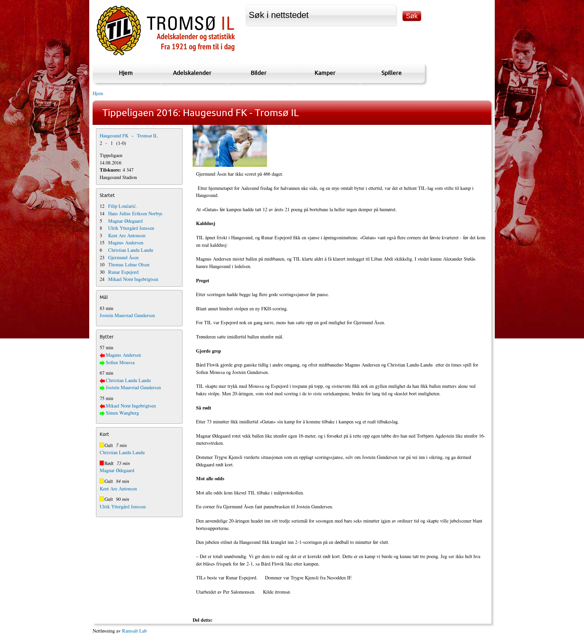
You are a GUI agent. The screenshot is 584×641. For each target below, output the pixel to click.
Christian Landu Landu (130, 250)
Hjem (126, 72)
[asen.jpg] (341, 146)
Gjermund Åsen (123, 257)
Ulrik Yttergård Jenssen (131, 228)
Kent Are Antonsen (126, 235)
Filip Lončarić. (122, 206)
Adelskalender (192, 72)
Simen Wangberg (122, 413)
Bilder (259, 72)
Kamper (325, 72)
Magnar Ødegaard (125, 221)
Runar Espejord (123, 272)
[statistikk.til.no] (166, 55)
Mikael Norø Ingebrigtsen (133, 279)
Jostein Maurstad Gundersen (127, 315)
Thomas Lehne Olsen (128, 264)
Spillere (392, 72)
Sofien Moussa (120, 362)
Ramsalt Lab (134, 630)
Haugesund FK (114, 135)
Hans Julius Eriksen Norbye (135, 213)
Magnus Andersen (125, 242)
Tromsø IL (147, 135)
